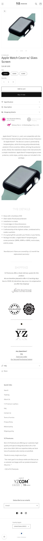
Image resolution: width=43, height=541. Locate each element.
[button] (2, 4)
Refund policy (8, 426)
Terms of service (9, 417)
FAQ (5, 408)
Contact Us (7, 413)
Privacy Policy (8, 422)
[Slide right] (26, 51)
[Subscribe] (37, 505)
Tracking (6, 395)
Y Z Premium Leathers (11, 404)
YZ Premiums (23, 537)
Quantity (4, 78)
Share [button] (6, 371)
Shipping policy (9, 431)
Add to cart (22, 89)
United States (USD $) (20, 526)
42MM (23, 74)
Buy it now (21, 95)
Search (6, 390)
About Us (7, 399)
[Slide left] (17, 51)
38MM (5, 74)
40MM (14, 74)
